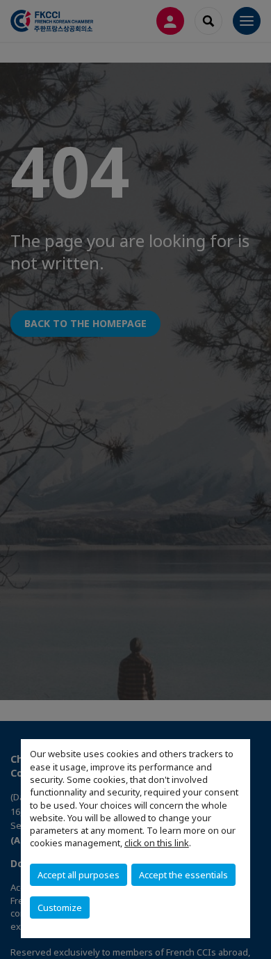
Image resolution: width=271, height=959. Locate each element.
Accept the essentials (183, 875)
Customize (60, 907)
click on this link (156, 843)
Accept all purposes (79, 875)
